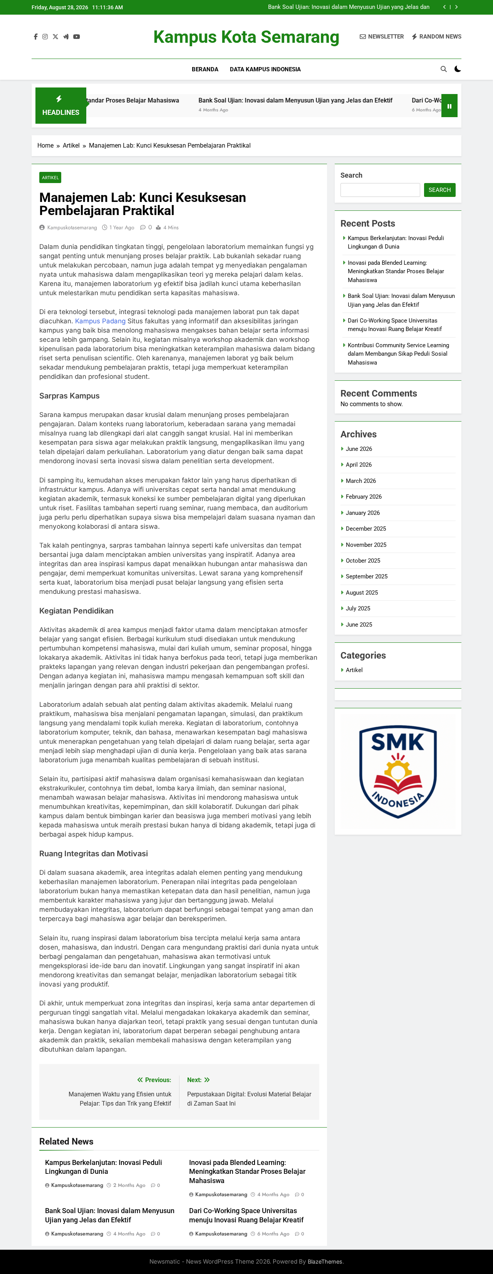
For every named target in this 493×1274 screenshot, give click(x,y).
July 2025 (358, 608)
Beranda (205, 69)
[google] (66, 37)
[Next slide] (456, 7)
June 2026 (359, 448)
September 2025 (366, 576)
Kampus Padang (100, 321)
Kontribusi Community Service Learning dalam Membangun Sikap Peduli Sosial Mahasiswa (398, 354)
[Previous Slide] (444, 7)
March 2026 (361, 480)
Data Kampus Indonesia (265, 69)
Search (351, 175)
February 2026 (364, 496)
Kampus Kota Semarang (246, 37)
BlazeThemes (325, 1261)
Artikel (50, 177)
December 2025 (366, 528)
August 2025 (362, 592)
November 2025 (366, 544)
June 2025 (359, 624)
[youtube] (76, 37)
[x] (55, 37)
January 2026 (363, 512)
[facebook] (36, 37)
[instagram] (45, 37)
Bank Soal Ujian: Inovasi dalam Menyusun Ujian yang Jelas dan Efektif (348, 7)
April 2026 (359, 464)
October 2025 (363, 560)
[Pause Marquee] (449, 105)
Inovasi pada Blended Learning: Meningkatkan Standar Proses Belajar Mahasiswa (247, 1172)
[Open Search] (444, 69)
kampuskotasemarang (72, 227)
